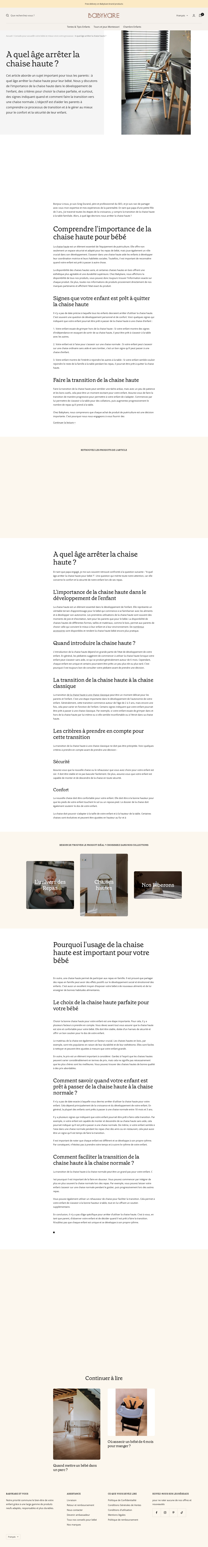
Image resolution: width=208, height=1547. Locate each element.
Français (180, 15)
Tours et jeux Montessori (107, 26)
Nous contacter (75, 1509)
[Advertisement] (97, 168)
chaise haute (62, 246)
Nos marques (74, 1524)
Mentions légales (116, 1514)
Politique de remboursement (123, 1519)
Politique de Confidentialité (122, 1500)
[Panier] (200, 15)
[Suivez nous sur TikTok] (182, 1512)
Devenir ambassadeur (78, 1514)
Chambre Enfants (132, 26)
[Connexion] (193, 15)
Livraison (71, 1500)
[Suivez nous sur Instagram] (165, 1512)
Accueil (9, 35)
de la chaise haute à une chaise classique (88, 694)
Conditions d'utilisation (120, 1509)
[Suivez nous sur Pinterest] (173, 1512)
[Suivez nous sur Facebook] (156, 1512)
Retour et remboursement (80, 1505)
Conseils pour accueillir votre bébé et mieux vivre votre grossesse (43, 35)
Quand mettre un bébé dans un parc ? (75, 1467)
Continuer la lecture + (64, 422)
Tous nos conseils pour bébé (82, 1519)
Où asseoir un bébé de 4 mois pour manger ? (130, 1443)
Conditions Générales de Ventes (124, 1505)
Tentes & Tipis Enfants (78, 26)
